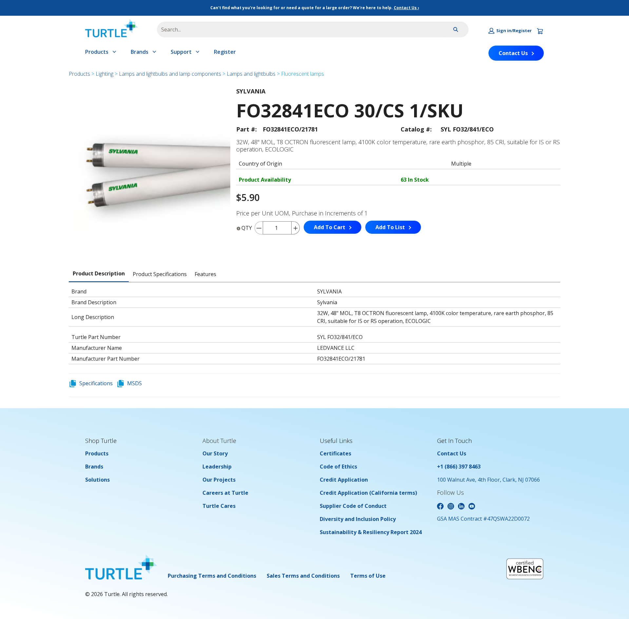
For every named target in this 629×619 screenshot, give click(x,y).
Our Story (215, 453)
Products (96, 51)
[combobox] (297, 29)
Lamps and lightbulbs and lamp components (170, 73)
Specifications (96, 383)
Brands (139, 51)
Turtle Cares (219, 505)
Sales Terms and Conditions (303, 575)
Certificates (335, 453)
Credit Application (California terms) (368, 492)
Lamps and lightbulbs (251, 73)
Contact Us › (406, 7)
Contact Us (513, 53)
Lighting (104, 73)
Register (225, 51)
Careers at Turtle (225, 492)
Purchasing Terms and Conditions (212, 575)
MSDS (134, 383)
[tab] (99, 274)
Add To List (390, 227)
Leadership (217, 466)
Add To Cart (329, 227)
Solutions (97, 479)
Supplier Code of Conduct (353, 505)
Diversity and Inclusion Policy (358, 519)
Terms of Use (368, 575)
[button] (510, 31)
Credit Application (344, 479)
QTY (246, 227)
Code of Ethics (338, 466)
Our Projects (219, 479)
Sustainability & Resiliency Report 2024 (371, 532)
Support (181, 51)
